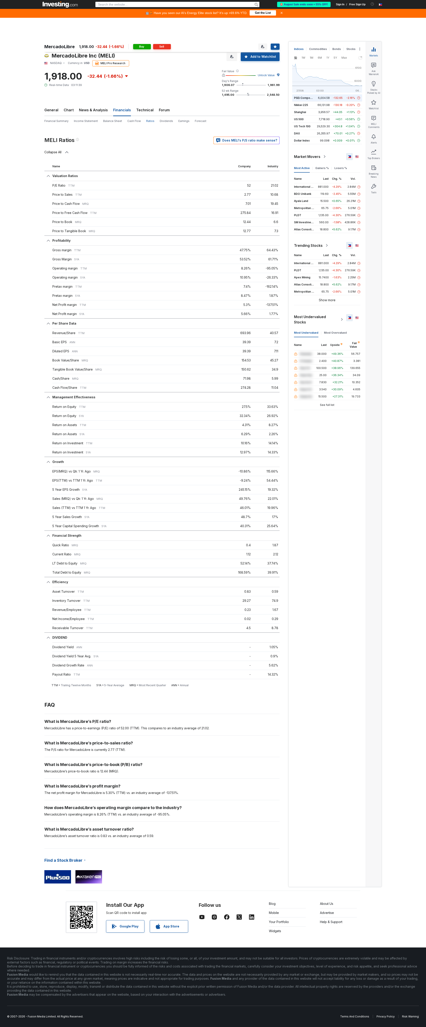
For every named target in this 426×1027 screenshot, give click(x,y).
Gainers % (322, 168)
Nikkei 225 (301, 105)
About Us (326, 903)
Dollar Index (302, 140)
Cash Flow (134, 121)
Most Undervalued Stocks (310, 319)
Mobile (274, 913)
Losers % (340, 168)
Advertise (327, 913)
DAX (297, 133)
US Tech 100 (302, 126)
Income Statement (86, 121)
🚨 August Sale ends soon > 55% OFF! (304, 4)
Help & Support (331, 922)
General (51, 110)
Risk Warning (410, 1016)
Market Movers (307, 156)
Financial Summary (56, 121)
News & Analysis (93, 110)
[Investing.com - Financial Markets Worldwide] (60, 4)
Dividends (166, 121)
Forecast (200, 121)
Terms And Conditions (354, 1016)
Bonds (336, 49)
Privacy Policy (386, 1016)
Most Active (302, 168)
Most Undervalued (306, 332)
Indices (299, 49)
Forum (164, 110)
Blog (272, 903)
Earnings (183, 121)
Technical (145, 110)
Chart (69, 110)
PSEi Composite (304, 98)
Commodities (318, 49)
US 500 (299, 119)
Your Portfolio (279, 922)
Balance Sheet (112, 121)
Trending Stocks (308, 245)
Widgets (275, 931)
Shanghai (300, 112)
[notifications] (372, 4)
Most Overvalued (335, 332)
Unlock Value (266, 75)
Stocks (350, 49)
